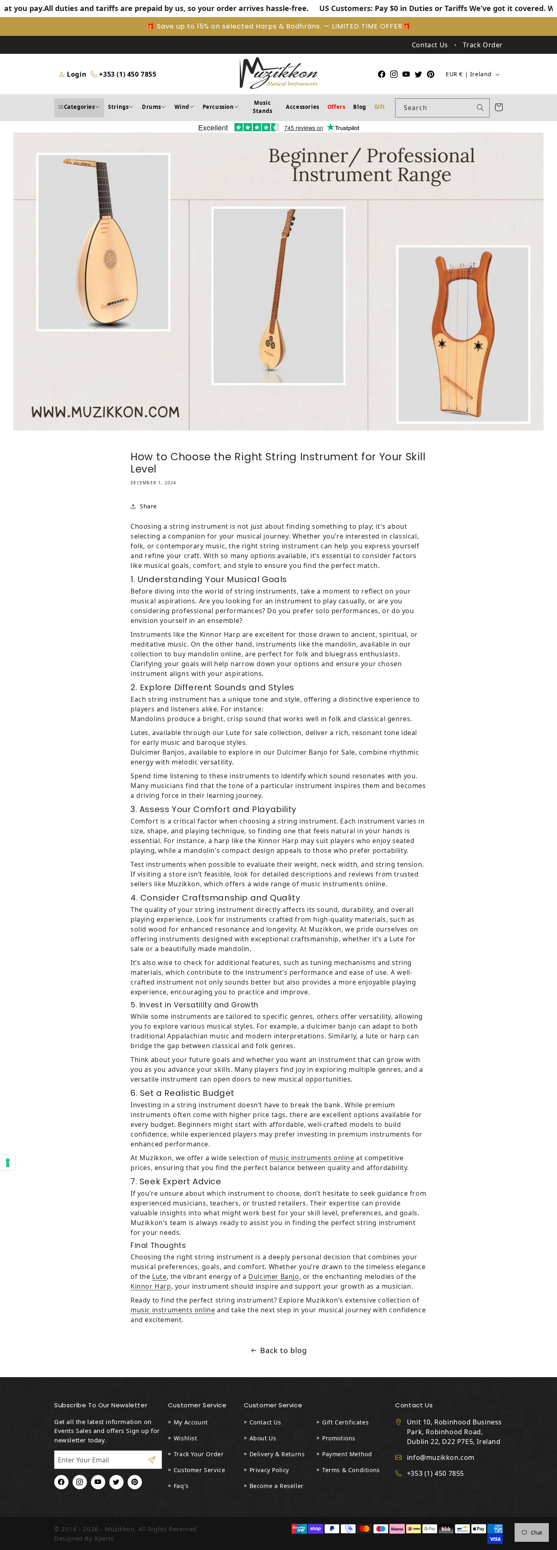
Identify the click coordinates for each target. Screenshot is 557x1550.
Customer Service (199, 1470)
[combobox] (442, 108)
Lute (159, 1276)
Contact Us (265, 1422)
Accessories (302, 106)
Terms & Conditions (351, 1470)
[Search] (480, 108)
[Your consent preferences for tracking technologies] (7, 1162)
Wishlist (185, 1438)
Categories (79, 106)
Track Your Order (199, 1454)
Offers (336, 106)
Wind (182, 106)
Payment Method (347, 1454)
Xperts (104, 1538)
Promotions (339, 1438)
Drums (151, 106)
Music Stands (262, 107)
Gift (379, 106)
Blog (359, 106)
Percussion (218, 106)
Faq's (181, 1486)
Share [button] (148, 506)
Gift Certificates (345, 1422)
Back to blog (283, 1350)
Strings (118, 106)
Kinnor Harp (150, 1286)
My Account (191, 1422)
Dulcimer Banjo (273, 1276)
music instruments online (312, 1157)
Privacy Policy (269, 1470)
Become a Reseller (277, 1486)
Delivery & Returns (277, 1454)
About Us (263, 1438)
